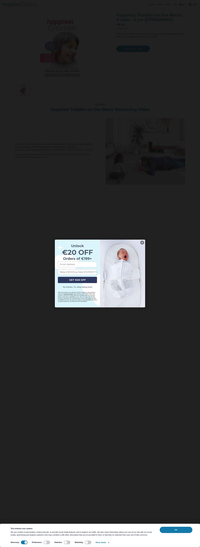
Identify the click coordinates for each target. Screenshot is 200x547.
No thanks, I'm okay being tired (77, 287)
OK (176, 530)
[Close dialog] (142, 243)
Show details (101, 542)
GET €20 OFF (77, 280)
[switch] (47, 542)
